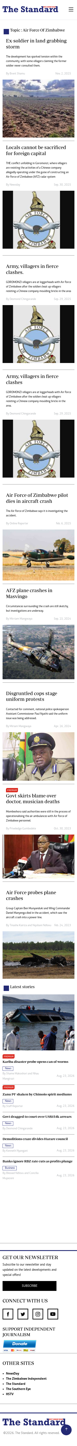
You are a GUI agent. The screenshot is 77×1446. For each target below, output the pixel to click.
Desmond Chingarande (23, 299)
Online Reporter (19, 523)
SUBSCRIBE (29, 1286)
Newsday (15, 184)
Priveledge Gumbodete (23, 828)
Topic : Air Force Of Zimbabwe (37, 30)
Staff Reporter (14, 1106)
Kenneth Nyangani (17, 1151)
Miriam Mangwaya (20, 726)
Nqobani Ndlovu (42, 925)
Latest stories (22, 986)
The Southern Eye (18, 1389)
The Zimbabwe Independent (26, 1379)
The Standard (15, 1384)
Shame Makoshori (16, 1073)
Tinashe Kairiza (18, 925)
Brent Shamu (17, 73)
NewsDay (12, 1373)
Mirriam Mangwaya (21, 618)
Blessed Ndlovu (15, 1173)
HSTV (9, 1394)
